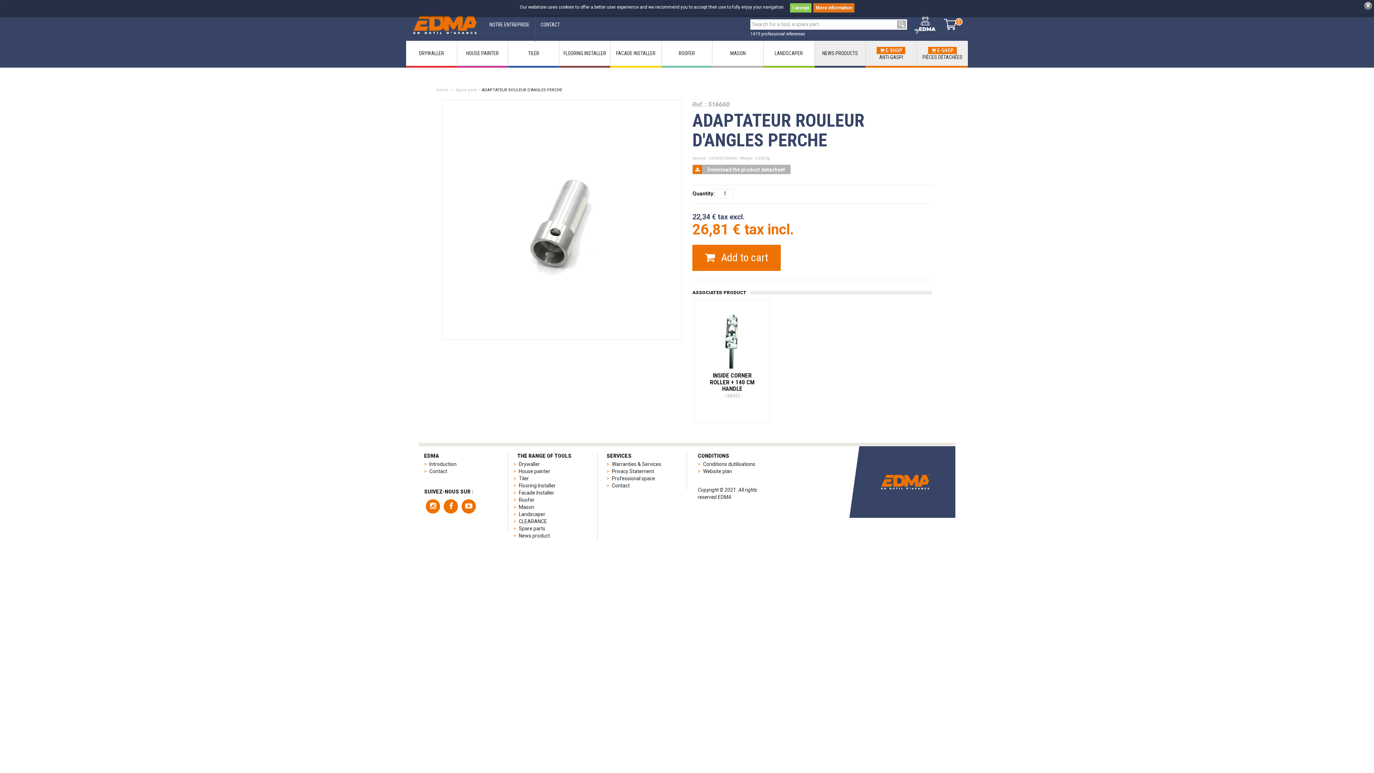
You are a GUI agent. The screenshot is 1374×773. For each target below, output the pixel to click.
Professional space (633, 478)
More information (834, 7)
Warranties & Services (636, 464)
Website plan (717, 471)
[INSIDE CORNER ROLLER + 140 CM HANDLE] (732, 338)
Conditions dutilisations (729, 464)
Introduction (443, 464)
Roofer (527, 500)
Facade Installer (536, 493)
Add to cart (743, 257)
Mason (526, 507)
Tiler (524, 478)
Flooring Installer (537, 485)
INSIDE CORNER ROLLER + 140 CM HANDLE (732, 385)
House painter (534, 471)
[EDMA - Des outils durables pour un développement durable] (905, 482)
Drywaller (529, 464)
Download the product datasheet (746, 169)
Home (442, 90)
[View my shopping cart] (950, 24)
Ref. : (699, 104)
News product (534, 536)
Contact (438, 471)
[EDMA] (445, 24)
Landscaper (532, 514)
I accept (801, 7)
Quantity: (703, 193)
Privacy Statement (633, 471)
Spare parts (466, 90)
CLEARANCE (533, 521)
